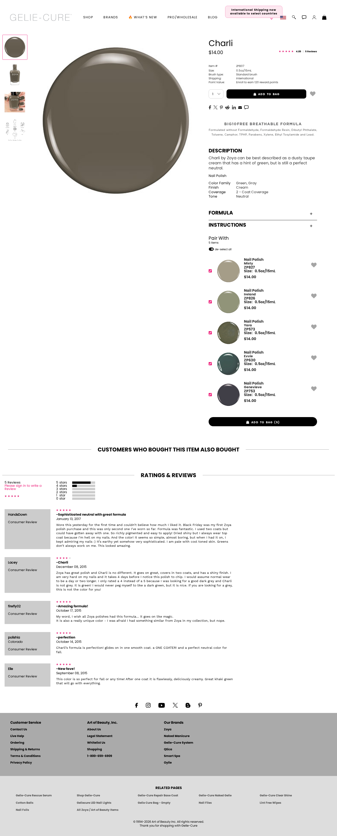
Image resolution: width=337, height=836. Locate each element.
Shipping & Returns (25, 749)
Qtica (168, 749)
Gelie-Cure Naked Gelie (215, 795)
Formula (221, 212)
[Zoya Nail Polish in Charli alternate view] (15, 74)
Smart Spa (172, 756)
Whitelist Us (96, 742)
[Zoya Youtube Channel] (161, 704)
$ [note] (250, 277)
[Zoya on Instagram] (148, 704)
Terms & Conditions (25, 756)
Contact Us (18, 729)
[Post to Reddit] (227, 107)
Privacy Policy (21, 762)
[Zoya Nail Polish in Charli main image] (15, 47)
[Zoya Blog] (188, 704)
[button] (41, 17)
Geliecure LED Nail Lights (94, 802)
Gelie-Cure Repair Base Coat (158, 795)
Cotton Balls (24, 802)
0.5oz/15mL (230, 70)
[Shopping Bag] (324, 17)
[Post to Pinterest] (221, 107)
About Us (94, 729)
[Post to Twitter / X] (215, 107)
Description (225, 150)
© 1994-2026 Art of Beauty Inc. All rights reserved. (168, 823)
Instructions (227, 225)
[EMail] (240, 107)
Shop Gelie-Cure (88, 795)
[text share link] (246, 107)
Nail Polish (218, 176)
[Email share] (240, 107)
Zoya (167, 729)
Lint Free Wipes (270, 802)
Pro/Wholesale (183, 17)
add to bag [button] (253, 94)
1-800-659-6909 (99, 756)
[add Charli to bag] (312, 93)
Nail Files (205, 802)
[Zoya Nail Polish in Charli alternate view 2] (15, 102)
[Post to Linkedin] (234, 107)
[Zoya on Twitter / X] (175, 704)
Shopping (94, 749)
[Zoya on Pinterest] (200, 704)
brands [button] (110, 17)
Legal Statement (99, 736)
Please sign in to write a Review (23, 487)
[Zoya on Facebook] (136, 704)
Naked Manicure (177, 736)
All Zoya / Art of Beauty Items (98, 809)
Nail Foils (22, 809)
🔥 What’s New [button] (142, 17)
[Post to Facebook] (210, 107)
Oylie (168, 762)
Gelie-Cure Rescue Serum (34, 795)
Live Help (17, 736)
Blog (213, 17)
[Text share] (246, 107)
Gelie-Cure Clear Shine (276, 795)
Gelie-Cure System (178, 742)
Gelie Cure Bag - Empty (154, 802)
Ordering (17, 742)
